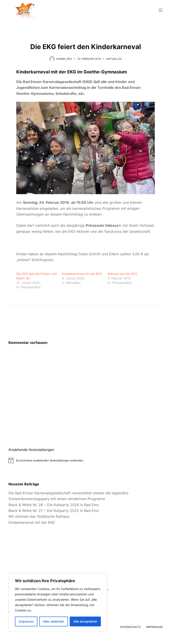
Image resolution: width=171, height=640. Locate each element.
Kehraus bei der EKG (122, 274)
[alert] (85, 460)
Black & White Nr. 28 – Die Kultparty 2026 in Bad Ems (53, 505)
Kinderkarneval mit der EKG (82, 274)
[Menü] (161, 10)
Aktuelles (114, 58)
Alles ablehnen (53, 621)
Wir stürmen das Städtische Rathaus (38, 516)
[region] (58, 602)
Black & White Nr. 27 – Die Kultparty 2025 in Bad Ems (53, 510)
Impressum (154, 627)
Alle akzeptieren (85, 621)
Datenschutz (130, 627)
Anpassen (26, 621)
